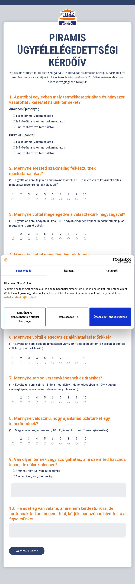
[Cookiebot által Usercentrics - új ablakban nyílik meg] (115, 260)
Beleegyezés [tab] (23, 270)
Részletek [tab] (68, 270)
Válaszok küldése (26, 551)
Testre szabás (65, 316)
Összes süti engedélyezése (110, 316)
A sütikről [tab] (112, 270)
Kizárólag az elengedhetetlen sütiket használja (25, 317)
